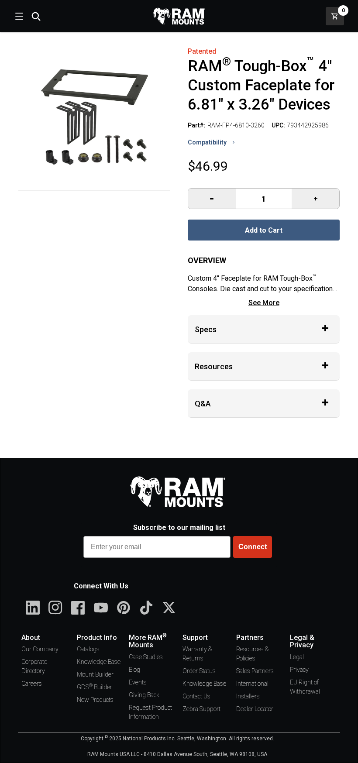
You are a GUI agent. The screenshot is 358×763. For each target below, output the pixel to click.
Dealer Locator (254, 708)
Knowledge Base (98, 661)
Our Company (40, 649)
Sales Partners (255, 670)
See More (263, 303)
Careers (31, 683)
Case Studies (146, 656)
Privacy (299, 669)
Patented (202, 51)
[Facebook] (78, 608)
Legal (297, 656)
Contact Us (196, 696)
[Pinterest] (124, 608)
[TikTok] (146, 608)
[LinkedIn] (33, 608)
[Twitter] (169, 608)
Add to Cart (263, 230)
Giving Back (144, 694)
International (252, 683)
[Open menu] (18, 16)
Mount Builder (95, 674)
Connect (252, 546)
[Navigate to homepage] (179, 16)
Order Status (199, 670)
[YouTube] (101, 608)
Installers (248, 696)
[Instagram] (55, 608)
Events (138, 682)
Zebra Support (201, 708)
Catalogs (88, 649)
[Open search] (36, 16)
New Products (95, 699)
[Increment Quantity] (212, 199)
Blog (134, 669)
